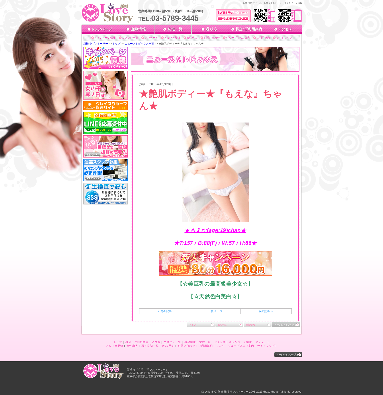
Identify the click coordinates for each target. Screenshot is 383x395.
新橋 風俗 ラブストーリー (233, 391)
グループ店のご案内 (238, 37)
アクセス (220, 342)
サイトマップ (284, 37)
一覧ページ (215, 311)
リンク (220, 345)
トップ (116, 43)
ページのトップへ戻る (285, 324)
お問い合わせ (212, 37)
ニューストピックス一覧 (139, 43)
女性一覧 (222, 324)
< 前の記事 (164, 311)
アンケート (151, 37)
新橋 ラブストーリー (95, 43)
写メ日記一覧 (150, 345)
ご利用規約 (263, 37)
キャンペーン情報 (105, 37)
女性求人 (192, 37)
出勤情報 (250, 324)
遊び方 (156, 342)
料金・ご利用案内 (137, 342)
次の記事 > (266, 311)
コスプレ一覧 (130, 37)
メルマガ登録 (172, 37)
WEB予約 (168, 345)
